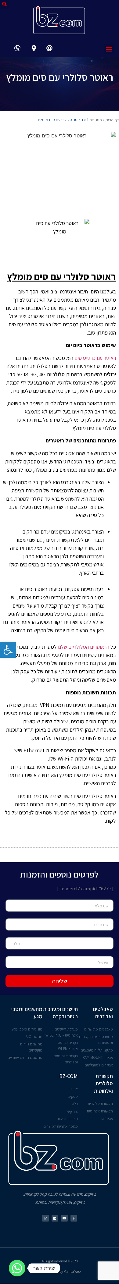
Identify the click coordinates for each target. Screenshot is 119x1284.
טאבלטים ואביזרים (103, 1013)
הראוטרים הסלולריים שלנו (83, 646)
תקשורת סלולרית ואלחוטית (103, 1083)
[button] (109, 49)
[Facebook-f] (73, 1218)
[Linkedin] (55, 1218)
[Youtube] (64, 1218)
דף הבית (112, 119)
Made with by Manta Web (59, 1271)
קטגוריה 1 (94, 119)
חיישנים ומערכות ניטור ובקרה (60, 1013)
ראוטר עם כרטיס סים (95, 357)
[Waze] (45, 1218)
